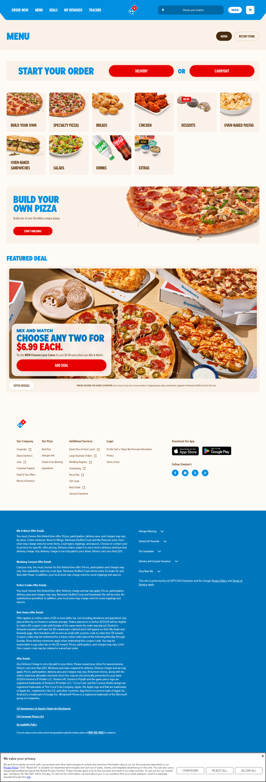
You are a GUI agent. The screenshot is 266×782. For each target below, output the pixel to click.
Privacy (110, 455)
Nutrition (46, 449)
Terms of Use (113, 462)
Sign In (235, 10)
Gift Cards (74, 481)
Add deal (61, 365)
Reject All (219, 770)
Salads (58, 167)
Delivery (141, 70)
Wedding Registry (80, 462)
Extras (144, 167)
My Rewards (73, 9)
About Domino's (24, 456)
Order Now (20, 9)
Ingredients (47, 468)
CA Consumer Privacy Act (30, 716)
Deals (53, 9)
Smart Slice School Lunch (84, 449)
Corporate (24, 449)
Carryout (222, 70)
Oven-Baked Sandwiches (20, 165)
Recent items (247, 36)
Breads (101, 125)
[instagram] (185, 473)
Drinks (101, 167)
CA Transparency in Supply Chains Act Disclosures (43, 708)
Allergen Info (48, 455)
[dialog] (133, 767)
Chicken (145, 125)
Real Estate (77, 487)
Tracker (95, 9)
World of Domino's (26, 481)
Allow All (248, 770)
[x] (195, 473)
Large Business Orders (83, 456)
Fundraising (77, 468)
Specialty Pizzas (66, 125)
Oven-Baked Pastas (239, 125)
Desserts (188, 125)
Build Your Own (23, 125)
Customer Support (26, 468)
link (29, 776)
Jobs (21, 462)
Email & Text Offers (26, 474)
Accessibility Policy (27, 724)
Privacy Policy (219, 581)
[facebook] (175, 473)
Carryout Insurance (78, 493)
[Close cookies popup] (262, 756)
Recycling (76, 474)
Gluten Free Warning (52, 462)
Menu (39, 9)
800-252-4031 (96, 732)
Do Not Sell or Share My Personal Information (129, 449)
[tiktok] (205, 473)
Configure (190, 770)
